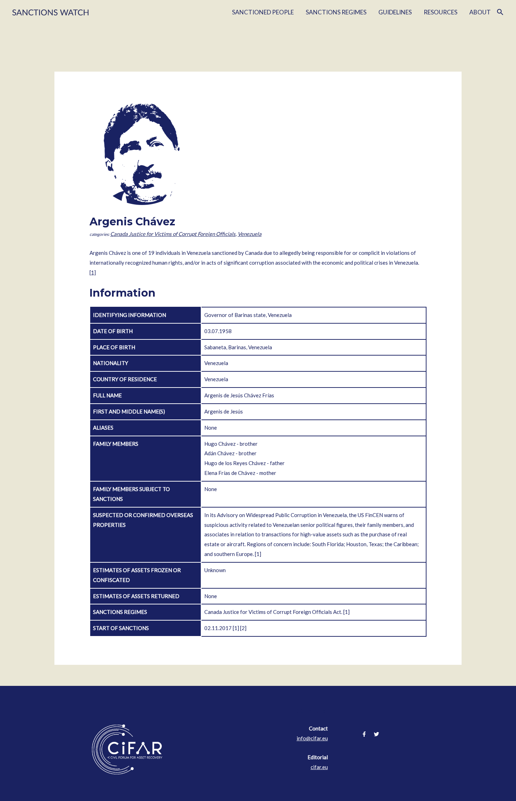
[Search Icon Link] (500, 12)
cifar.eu (319, 767)
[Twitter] (376, 734)
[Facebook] (364, 734)
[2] (243, 628)
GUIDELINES (395, 12)
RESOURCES (440, 12)
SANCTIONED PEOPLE (263, 12)
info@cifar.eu (312, 738)
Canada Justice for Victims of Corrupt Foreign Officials (173, 234)
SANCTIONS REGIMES (336, 12)
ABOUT (480, 12)
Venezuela (250, 234)
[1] (93, 272)
